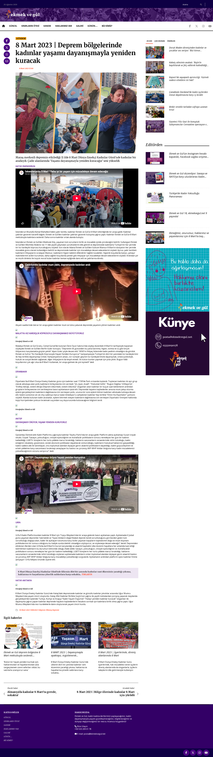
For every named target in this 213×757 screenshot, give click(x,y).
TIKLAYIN (87, 574)
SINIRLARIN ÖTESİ (30, 26)
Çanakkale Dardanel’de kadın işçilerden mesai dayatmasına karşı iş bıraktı (188, 93)
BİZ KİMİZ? (107, 26)
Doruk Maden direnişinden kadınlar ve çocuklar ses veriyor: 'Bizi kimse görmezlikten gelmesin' (187, 50)
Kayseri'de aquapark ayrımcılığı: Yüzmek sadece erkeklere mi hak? (189, 79)
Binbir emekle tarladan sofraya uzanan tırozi (188, 108)
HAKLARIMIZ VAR (63, 26)
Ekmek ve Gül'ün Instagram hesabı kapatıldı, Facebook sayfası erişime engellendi (188, 157)
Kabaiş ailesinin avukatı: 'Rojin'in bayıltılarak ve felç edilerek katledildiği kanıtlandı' (188, 65)
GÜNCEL (13, 26)
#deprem (42, 610)
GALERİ (79, 26)
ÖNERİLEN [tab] (171, 41)
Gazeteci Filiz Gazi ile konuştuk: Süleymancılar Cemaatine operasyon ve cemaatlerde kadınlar (188, 124)
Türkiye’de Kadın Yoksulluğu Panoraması (184, 195)
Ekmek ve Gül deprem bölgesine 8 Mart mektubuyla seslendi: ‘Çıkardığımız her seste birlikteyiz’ (22, 654)
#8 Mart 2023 (24, 610)
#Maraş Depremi (52, 610)
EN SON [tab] (149, 41)
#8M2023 (34, 610)
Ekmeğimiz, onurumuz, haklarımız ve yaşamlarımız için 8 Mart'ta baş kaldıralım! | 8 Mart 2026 (189, 236)
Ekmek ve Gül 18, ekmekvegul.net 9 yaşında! (188, 214)
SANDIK (47, 26)
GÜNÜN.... (93, 26)
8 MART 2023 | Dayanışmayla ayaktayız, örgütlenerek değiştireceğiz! (67, 654)
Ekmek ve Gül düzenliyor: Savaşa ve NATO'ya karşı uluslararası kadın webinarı (188, 177)
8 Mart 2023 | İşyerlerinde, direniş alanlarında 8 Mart (117, 654)
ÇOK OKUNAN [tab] (159, 41)
